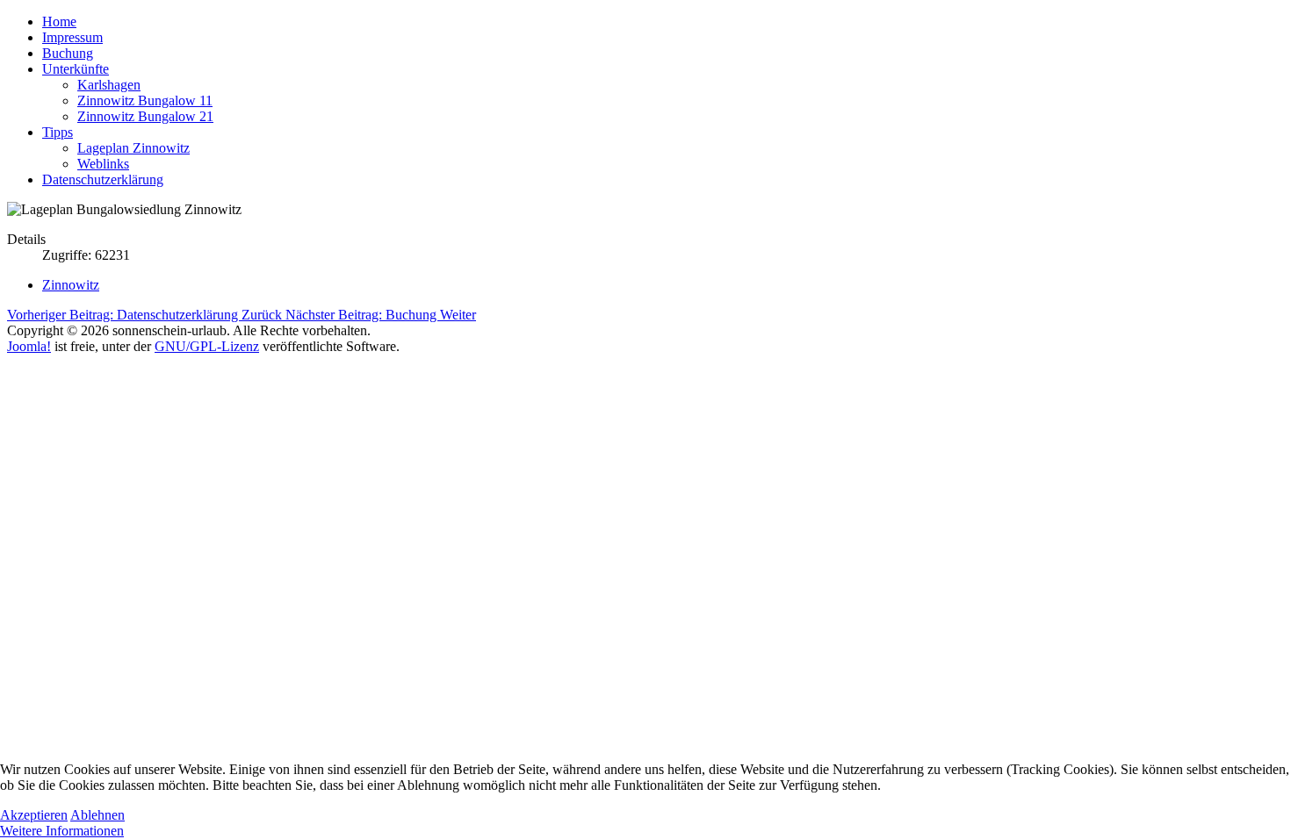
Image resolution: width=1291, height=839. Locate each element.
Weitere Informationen (62, 830)
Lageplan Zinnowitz (133, 147)
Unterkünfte (75, 68)
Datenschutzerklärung (102, 179)
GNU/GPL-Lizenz (207, 346)
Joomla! (29, 346)
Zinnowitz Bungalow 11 (145, 100)
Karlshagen (109, 84)
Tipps (57, 132)
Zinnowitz (70, 284)
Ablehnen (97, 814)
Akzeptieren (34, 814)
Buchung (67, 53)
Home (59, 21)
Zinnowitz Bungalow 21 (145, 116)
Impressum (72, 37)
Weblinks (103, 163)
